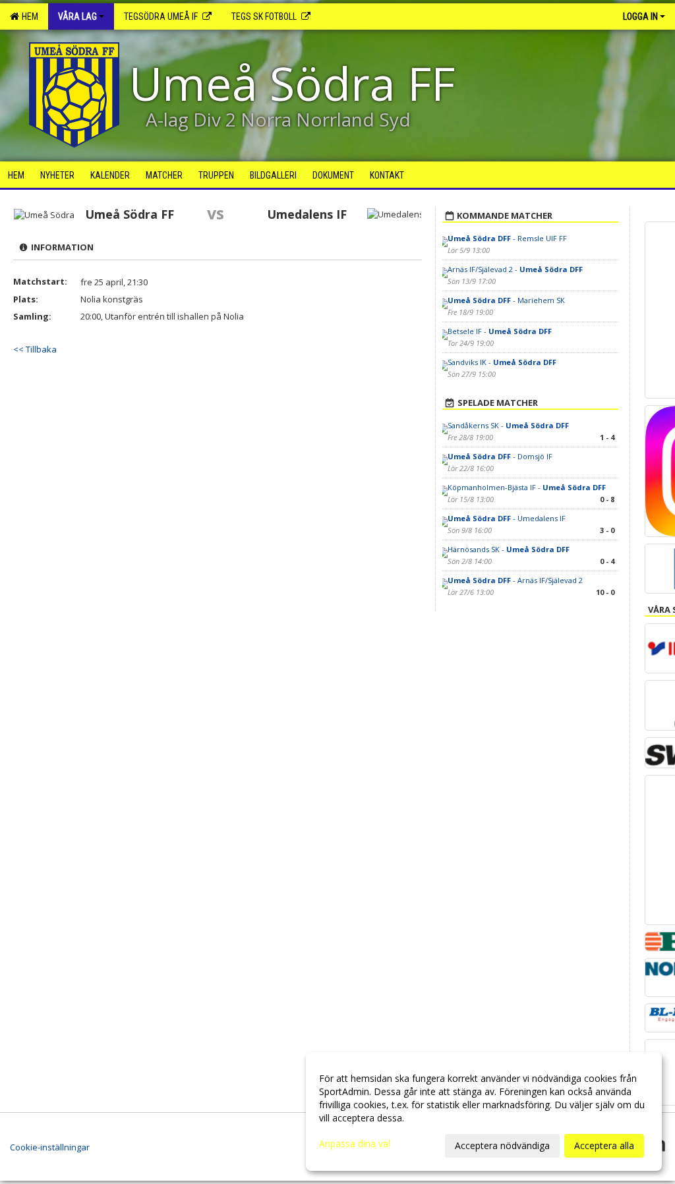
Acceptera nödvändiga (502, 1145)
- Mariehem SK (506, 300)
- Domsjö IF (500, 456)
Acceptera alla (604, 1145)
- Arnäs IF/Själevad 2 (515, 580)
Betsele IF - (500, 331)
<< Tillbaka (35, 349)
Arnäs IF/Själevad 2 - (515, 269)
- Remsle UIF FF (507, 238)
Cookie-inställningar (50, 1147)
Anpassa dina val (354, 1144)
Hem (28, 16)
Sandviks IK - (502, 362)
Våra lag (77, 16)
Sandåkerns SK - (508, 425)
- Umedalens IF (507, 518)
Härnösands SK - (509, 549)
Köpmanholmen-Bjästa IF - (527, 487)
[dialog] (484, 1111)
